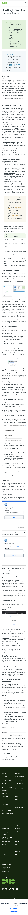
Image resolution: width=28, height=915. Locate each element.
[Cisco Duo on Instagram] (13, 889)
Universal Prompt (13, 46)
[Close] (26, 901)
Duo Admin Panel (15, 164)
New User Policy (16, 215)
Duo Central (23, 631)
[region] (14, 907)
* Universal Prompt (6, 629)
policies (16, 128)
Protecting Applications (9, 173)
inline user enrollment (14, 33)
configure (20, 148)
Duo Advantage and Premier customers (12, 692)
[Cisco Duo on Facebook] (3, 889)
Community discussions (14, 757)
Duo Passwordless (9, 568)
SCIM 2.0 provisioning (12, 749)
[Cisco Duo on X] (6, 889)
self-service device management (15, 35)
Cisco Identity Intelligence (10, 689)
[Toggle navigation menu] (25, 3)
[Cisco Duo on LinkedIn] (17, 889)
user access (17, 658)
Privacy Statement (13, 908)
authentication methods (14, 40)
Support (13, 759)
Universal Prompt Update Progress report (11, 386)
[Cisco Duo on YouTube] (10, 889)
